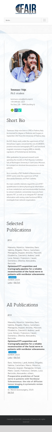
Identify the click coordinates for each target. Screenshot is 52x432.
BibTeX (17, 282)
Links (10, 282)
